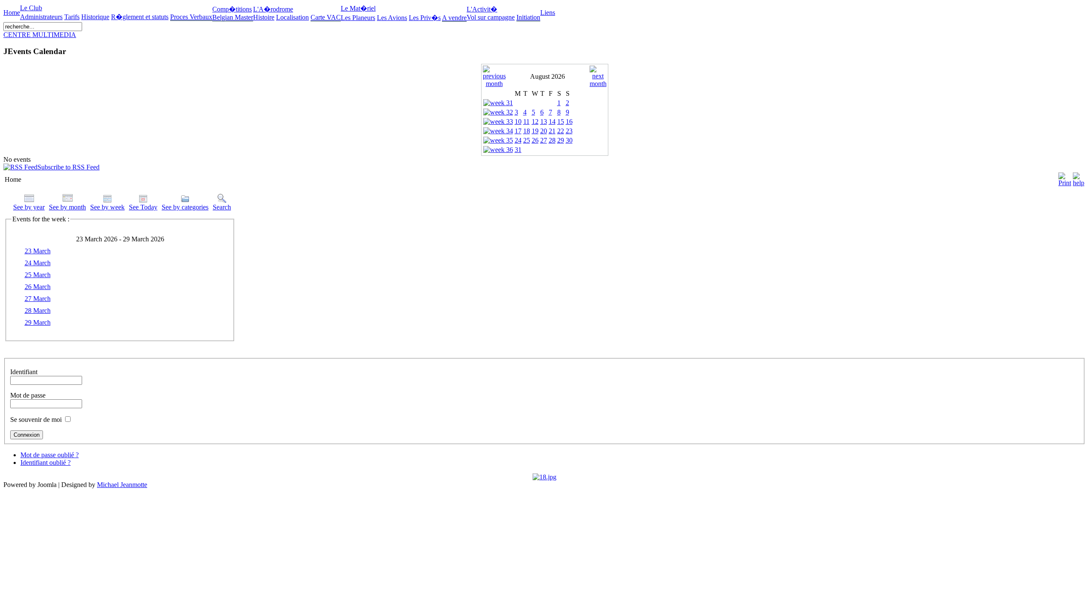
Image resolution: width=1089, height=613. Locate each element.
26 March (38, 286)
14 (552, 121)
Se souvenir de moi (36, 419)
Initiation (528, 17)
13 (543, 121)
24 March (38, 262)
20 (543, 131)
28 (552, 140)
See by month (67, 207)
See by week (107, 207)
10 (518, 121)
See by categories (185, 207)
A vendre (454, 17)
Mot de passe (28, 395)
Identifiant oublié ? (45, 462)
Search (222, 207)
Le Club (31, 7)
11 (526, 121)
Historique (95, 16)
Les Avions (392, 17)
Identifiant (23, 371)
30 (569, 140)
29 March (38, 322)
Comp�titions (232, 9)
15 (560, 121)
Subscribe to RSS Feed (68, 167)
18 (526, 131)
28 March (38, 310)
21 (552, 131)
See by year (29, 207)
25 (526, 140)
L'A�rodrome (273, 9)
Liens (547, 12)
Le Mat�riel (358, 8)
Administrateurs (41, 16)
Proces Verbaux (191, 16)
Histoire (263, 17)
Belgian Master (232, 17)
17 (518, 131)
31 (518, 149)
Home (11, 12)
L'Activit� (482, 9)
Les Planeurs (358, 17)
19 (535, 131)
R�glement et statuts (139, 16)
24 (518, 140)
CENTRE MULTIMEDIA (39, 34)
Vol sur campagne (491, 17)
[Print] (1064, 177)
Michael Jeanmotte (122, 484)
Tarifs (72, 16)
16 (569, 121)
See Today (143, 207)
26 (535, 140)
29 (560, 140)
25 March (38, 274)
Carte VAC (326, 17)
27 (543, 140)
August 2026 (547, 76)
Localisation (292, 17)
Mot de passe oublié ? (49, 454)
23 (569, 131)
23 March (38, 251)
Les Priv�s (425, 17)
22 (560, 131)
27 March (38, 298)
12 (535, 121)
